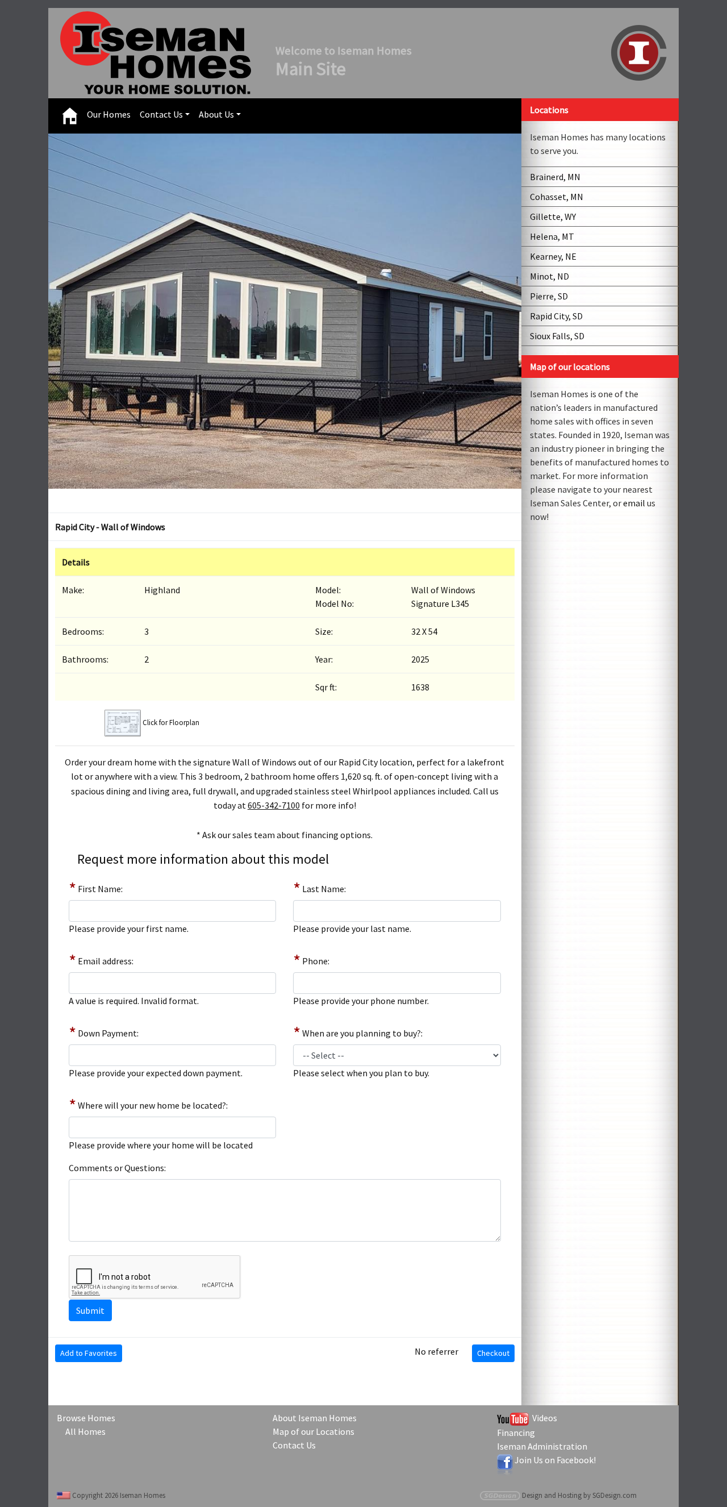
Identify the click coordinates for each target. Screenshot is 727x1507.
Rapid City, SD (556, 316)
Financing (516, 1432)
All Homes (85, 1431)
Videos (543, 1417)
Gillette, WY (553, 216)
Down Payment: (108, 1033)
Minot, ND (549, 276)
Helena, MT (552, 236)
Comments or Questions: (117, 1167)
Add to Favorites (88, 1353)
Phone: (315, 961)
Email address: (105, 961)
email (634, 503)
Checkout (493, 1353)
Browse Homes (86, 1417)
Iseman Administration (542, 1446)
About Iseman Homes (315, 1417)
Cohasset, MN (556, 196)
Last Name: (324, 888)
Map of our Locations (313, 1431)
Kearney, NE (553, 256)
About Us (216, 114)
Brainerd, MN (555, 176)
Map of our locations (570, 366)
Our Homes (109, 114)
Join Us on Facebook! (555, 1460)
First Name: (100, 888)
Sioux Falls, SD (557, 336)
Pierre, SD (549, 296)
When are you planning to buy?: (362, 1033)
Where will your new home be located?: (153, 1105)
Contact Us (161, 114)
